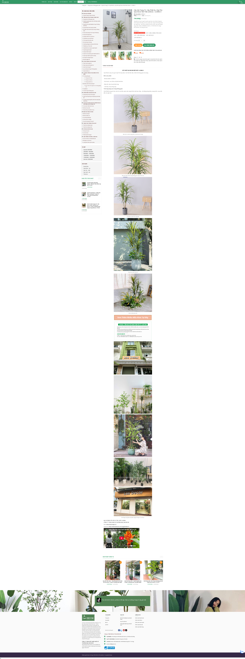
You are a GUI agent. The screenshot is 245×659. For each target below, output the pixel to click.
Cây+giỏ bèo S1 (138, 37)
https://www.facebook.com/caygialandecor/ (119, 526)
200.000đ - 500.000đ (88, 151)
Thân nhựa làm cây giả (87, 134)
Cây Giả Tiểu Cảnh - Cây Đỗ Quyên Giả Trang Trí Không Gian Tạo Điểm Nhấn (132, 581)
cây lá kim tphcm (152, 60)
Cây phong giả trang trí (87, 49)
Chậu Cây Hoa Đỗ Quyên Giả (88, 65)
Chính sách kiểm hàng (139, 626)
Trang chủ (44, 1)
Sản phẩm (107, 620)
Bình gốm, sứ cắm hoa (87, 140)
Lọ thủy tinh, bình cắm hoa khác (89, 142)
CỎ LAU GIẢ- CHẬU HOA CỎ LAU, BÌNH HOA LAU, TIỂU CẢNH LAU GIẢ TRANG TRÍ (92, 103)
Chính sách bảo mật (139, 624)
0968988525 (94, 1)
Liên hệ (106, 624)
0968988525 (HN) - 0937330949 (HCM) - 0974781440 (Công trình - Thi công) (120, 641)
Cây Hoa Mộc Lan (86, 70)
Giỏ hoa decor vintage (87, 119)
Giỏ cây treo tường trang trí (88, 57)
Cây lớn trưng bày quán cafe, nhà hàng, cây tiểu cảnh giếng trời (91, 22)
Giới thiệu (50, 1)
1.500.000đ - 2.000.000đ (88, 157)
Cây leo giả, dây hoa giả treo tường (89, 55)
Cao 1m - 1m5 (86, 170)
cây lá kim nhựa (144, 60)
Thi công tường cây (86, 76)
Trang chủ (107, 618)
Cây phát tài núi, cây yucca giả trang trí (90, 47)
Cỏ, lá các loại (85, 132)
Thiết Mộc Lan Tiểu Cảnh (87, 46)
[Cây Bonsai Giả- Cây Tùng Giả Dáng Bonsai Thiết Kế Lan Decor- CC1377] (153, 570)
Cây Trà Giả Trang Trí (87, 67)
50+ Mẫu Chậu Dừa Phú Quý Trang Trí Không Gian (91, 30)
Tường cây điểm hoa (89, 81)
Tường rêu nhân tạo (89, 79)
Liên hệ (75, 1)
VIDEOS (70, 1)
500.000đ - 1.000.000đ (88, 153)
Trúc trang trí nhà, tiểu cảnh (88, 40)
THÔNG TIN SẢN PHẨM (108, 65)
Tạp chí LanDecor (64, 1)
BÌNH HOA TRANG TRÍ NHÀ (88, 111)
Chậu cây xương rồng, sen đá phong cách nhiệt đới (91, 97)
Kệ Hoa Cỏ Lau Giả (86, 107)
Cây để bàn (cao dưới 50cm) (88, 38)
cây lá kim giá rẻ (147, 59)
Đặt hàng (138, 45)
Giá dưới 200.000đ (87, 149)
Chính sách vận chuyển (139, 622)
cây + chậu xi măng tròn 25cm (153, 33)
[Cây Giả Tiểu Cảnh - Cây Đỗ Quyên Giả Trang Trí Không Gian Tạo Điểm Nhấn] (133, 570)
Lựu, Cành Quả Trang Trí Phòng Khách (90, 69)
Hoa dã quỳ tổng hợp (87, 117)
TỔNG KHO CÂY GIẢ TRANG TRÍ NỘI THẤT (91, 17)
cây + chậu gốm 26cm (139, 35)
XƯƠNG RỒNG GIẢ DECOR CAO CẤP (89, 92)
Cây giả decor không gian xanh (88, 19)
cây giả (140, 59)
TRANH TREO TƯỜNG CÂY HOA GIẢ (89, 123)
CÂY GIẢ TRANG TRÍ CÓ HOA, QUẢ (89, 61)
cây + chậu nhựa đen (139, 33)
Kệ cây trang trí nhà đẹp (87, 42)
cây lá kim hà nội (155, 59)
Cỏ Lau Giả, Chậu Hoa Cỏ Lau (88, 106)
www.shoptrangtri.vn (111, 524)
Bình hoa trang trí (86, 113)
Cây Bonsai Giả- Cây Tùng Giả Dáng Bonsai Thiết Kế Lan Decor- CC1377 (153, 581)
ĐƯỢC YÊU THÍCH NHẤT (88, 178)
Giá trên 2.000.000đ (88, 159)
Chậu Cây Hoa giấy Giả (87, 63)
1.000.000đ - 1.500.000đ (88, 155)
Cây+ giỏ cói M (149, 35)
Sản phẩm (56, 1)
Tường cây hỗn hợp (89, 77)
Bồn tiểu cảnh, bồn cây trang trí (88, 83)
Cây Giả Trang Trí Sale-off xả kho (89, 15)
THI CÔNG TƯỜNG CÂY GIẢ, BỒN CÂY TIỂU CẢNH (91, 73)
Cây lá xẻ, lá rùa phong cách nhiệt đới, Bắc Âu (91, 53)
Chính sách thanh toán (139, 618)
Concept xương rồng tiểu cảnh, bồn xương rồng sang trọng (91, 100)
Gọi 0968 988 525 (149, 45)
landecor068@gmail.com (111, 644)
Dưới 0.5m (85, 166)
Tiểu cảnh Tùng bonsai (87, 34)
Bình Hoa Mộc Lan (86, 115)
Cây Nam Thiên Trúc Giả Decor (88, 36)
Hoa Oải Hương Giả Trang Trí (88, 121)
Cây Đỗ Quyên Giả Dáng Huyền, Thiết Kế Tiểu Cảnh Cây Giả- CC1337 (94, 184)
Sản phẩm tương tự (108, 556)
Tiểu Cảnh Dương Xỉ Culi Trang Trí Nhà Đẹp (91, 32)
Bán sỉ (106, 622)
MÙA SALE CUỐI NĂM (87, 13)
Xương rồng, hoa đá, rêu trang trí (89, 94)
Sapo (111, 655)
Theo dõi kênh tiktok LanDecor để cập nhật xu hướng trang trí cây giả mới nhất (121, 601)
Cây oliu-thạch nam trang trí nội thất (89, 27)
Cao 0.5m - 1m (86, 168)
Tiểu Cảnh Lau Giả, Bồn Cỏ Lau (88, 109)
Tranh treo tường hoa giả (87, 125)
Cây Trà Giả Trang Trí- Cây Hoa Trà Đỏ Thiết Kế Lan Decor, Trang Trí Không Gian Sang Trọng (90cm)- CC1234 (93, 205)
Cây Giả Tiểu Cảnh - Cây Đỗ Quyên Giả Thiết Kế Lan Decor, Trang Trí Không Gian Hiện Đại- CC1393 (112, 582)
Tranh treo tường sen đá (87, 127)
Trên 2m (85, 174)
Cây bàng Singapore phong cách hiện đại (90, 44)
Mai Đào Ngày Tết (86, 59)
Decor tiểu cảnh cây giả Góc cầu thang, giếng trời (93, 86)
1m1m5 (137, 59)
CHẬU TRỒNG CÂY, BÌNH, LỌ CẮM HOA (90, 136)
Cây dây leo (85, 88)
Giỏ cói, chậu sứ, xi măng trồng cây (89, 138)
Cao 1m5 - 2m (86, 172)
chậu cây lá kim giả (140, 62)
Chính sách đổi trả (138, 620)
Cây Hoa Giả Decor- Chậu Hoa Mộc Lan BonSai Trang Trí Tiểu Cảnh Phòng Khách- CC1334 (93, 194)
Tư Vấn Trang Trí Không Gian (88, 90)
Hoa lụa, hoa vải (86, 130)
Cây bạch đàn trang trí (87, 51)
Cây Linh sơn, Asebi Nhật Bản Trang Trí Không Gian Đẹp (91, 25)
